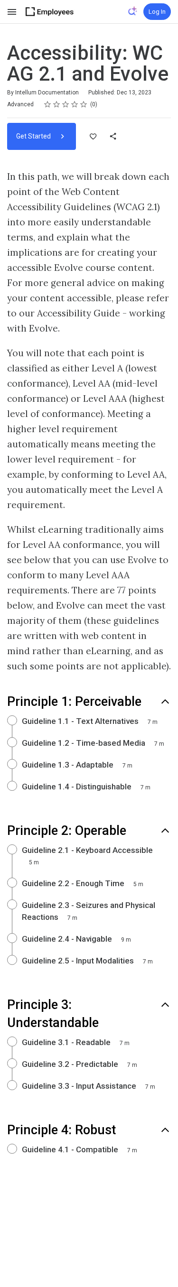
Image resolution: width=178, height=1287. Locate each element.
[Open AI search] (133, 11)
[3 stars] (65, 104)
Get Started (34, 136)
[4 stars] (74, 104)
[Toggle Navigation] (12, 11)
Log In (157, 11)
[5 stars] (83, 104)
